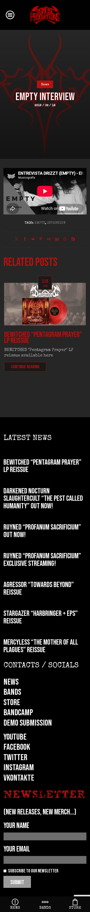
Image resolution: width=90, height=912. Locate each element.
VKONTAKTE (18, 778)
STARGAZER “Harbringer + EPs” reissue (40, 617)
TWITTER (15, 758)
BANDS (12, 692)
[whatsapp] (65, 239)
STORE (11, 703)
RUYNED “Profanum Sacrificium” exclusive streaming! (42, 560)
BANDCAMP (18, 713)
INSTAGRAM (18, 768)
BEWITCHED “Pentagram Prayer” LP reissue (43, 337)
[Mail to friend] (49, 239)
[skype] (72, 239)
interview (56, 223)
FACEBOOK (16, 747)
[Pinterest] (41, 239)
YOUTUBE (15, 737)
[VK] (33, 239)
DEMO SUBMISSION (27, 723)
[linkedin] (57, 239)
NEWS (11, 682)
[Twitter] (18, 239)
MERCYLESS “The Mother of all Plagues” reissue (40, 646)
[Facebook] (25, 239)
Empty (39, 223)
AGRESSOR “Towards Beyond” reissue (38, 588)
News (45, 84)
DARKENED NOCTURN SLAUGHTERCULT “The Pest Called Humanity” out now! (43, 499)
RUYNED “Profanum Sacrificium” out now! (42, 531)
